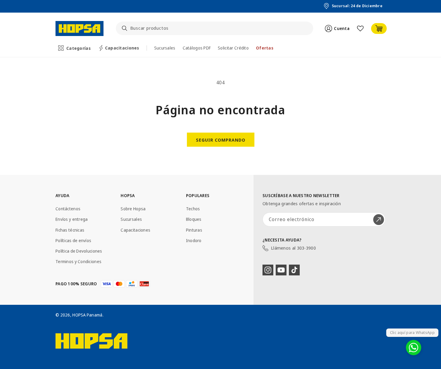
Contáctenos (68, 209)
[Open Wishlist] (360, 28)
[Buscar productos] (124, 28)
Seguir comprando (220, 140)
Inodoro (194, 240)
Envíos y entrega (72, 219)
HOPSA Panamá (87, 315)
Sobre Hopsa (133, 209)
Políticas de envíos (73, 240)
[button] (75, 48)
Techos (193, 209)
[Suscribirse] (378, 219)
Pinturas (194, 230)
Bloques (194, 219)
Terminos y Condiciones (78, 261)
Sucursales (131, 219)
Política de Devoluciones (79, 251)
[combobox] (215, 28)
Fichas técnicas (70, 230)
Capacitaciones (135, 230)
